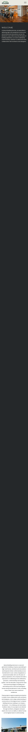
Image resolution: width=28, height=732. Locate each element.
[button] (26, 2)
